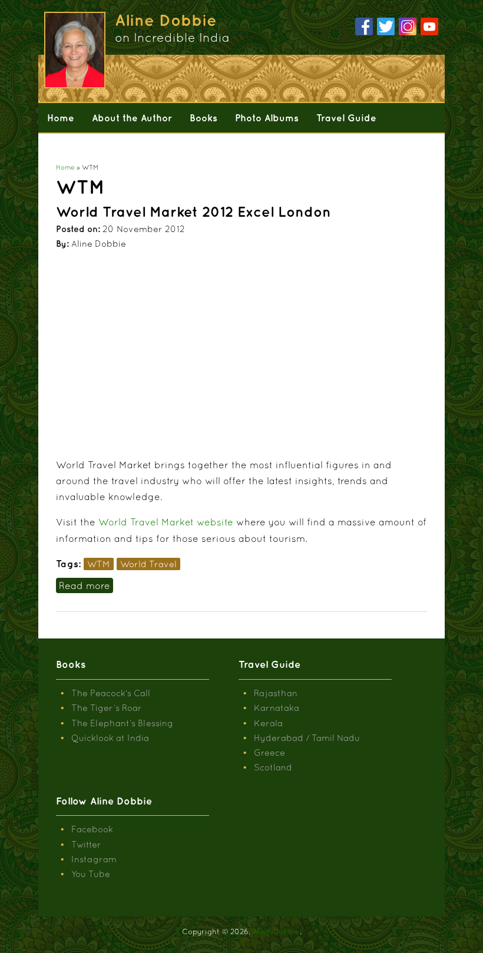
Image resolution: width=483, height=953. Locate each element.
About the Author (132, 117)
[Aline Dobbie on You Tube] (429, 27)
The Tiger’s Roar (106, 708)
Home (60, 117)
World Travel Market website (165, 522)
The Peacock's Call (110, 693)
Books (203, 117)
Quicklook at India (110, 738)
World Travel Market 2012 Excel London (193, 211)
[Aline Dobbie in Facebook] (364, 27)
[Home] (74, 85)
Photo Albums (267, 117)
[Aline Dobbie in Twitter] (385, 27)
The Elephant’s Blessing (122, 723)
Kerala (268, 723)
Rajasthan (275, 693)
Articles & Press (83, 147)
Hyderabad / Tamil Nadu (307, 738)
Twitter (86, 844)
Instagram (94, 859)
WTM (98, 564)
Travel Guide (346, 117)
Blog (147, 147)
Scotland (273, 767)
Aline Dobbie (276, 931)
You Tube (90, 874)
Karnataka (276, 708)
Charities (197, 147)
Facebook (92, 829)
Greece (269, 752)
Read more (86, 585)
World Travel (148, 564)
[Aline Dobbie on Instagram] (407, 27)
